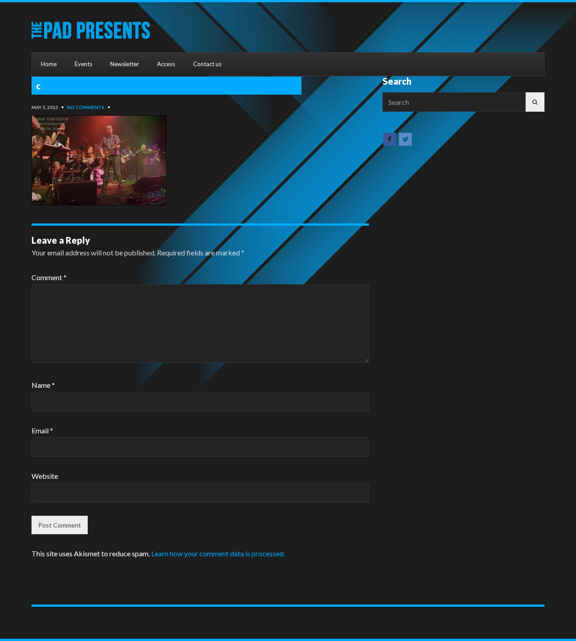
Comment (49, 277)
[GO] (535, 102)
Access (166, 64)
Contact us (207, 64)
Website (45, 476)
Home (49, 64)
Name (43, 385)
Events (83, 64)
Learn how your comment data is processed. (218, 553)
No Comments (85, 107)
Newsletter (124, 64)
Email (42, 430)
